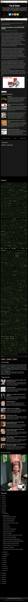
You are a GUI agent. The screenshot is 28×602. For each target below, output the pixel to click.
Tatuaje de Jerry (6, 525)
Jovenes (4, 274)
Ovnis (6, 305)
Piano (23, 311)
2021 (3, 505)
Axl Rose (21, 194)
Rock (1, 323)
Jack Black (19, 270)
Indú (14, 266)
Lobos (4, 283)
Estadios (2, 243)
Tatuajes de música (6, 527)
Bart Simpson (17, 197)
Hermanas (2, 261)
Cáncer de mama (11, 206)
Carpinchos (6, 209)
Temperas (10, 341)
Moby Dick (25, 295)
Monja (8, 297)
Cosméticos (9, 221)
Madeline (21, 285)
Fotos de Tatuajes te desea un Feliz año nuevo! (17, 112)
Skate (12, 329)
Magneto (20, 286)
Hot (22, 264)
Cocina (9, 217)
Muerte (4, 298)
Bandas (22, 196)
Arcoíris (19, 191)
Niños (18, 301)
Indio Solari (9, 266)
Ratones (17, 318)
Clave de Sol (18, 216)
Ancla (21, 188)
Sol (4, 330)
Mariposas (21, 290)
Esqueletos (25, 242)
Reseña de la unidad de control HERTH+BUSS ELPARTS (12, 28)
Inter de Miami (18, 268)
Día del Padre (3, 230)
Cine (9, 216)
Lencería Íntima (14, 279)
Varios (23, 348)
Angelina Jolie (6, 190)
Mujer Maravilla (11, 298)
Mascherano (2, 292)
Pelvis (9, 310)
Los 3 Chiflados (18, 283)
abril (4, 564)
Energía (26, 239)
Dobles (5, 233)
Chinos (2, 215)
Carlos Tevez (2, 209)
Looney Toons (13, 283)
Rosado (23, 323)
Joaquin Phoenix (9, 273)
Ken (26, 274)
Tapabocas (16, 335)
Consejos (13, 220)
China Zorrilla (20, 214)
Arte (18, 192)
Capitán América (10, 208)
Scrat (9, 327)
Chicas (5, 214)
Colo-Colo (4, 219)
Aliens (10, 187)
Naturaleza (5, 300)
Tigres (12, 343)
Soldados (6, 330)
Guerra (26, 256)
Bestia (4, 199)
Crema (2, 222)
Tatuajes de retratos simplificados (13, 408)
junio (4, 560)
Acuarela (4, 185)
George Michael (12, 255)
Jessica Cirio (19, 272)
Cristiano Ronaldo (12, 222)
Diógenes (13, 231)
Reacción (24, 318)
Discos (26, 231)
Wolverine (7, 352)
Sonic (9, 330)
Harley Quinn (21, 259)
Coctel (14, 217)
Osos (25, 304)
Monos (11, 297)
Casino (6, 210)
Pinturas (5, 314)
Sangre (17, 325)
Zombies (13, 354)
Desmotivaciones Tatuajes (5, 228)
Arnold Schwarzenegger (14, 192)
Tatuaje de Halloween (10, 401)
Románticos (18, 323)
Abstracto (18, 184)
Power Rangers (17, 316)
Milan (24, 294)
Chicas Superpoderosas (11, 214)
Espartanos (21, 242)
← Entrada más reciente (5, 138)
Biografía (17, 199)
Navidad (8, 300)
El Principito (3, 238)
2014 (7, 182)
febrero (4, 568)
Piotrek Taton (9, 314)
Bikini (10, 199)
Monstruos (14, 297)
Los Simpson (19, 284)
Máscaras (21, 291)
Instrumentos (22, 267)
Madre (24, 285)
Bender (23, 198)
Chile (17, 214)
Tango (13, 335)
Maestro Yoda (11, 286)
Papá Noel (19, 306)
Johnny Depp (18, 273)
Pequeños (18, 310)
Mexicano (25, 293)
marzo (4, 566)
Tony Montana (7, 344)
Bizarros (20, 199)
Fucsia (4, 253)
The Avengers (11, 342)
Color (14, 219)
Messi (17, 293)
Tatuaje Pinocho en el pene (11, 415)
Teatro (22, 340)
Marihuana (4, 290)
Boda (7, 202)
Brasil (3, 203)
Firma (7, 247)
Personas (7, 311)
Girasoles (21, 255)
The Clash (20, 342)
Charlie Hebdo (25, 211)
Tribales (13, 345)
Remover (12, 321)
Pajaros (25, 305)
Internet (26, 268)
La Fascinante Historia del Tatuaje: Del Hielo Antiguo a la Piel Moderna (15, 423)
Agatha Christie (11, 185)
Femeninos (8, 245)
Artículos (26, 192)
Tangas (11, 335)
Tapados (19, 335)
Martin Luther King (13, 291)
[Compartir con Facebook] (6, 91)
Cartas (16, 209)
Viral (22, 350)
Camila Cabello (24, 205)
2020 (3, 508)
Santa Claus (21, 325)
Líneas (10, 281)
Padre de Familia (21, 305)
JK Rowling (4, 273)
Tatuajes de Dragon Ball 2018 (8, 520)
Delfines (2, 227)
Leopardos (2, 280)
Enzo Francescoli (8, 240)
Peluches (6, 310)
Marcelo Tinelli (18, 288)
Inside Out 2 (13, 267)
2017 (3, 573)
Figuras (26, 245)
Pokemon (20, 315)
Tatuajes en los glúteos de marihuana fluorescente (12, 535)
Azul (26, 194)
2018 (3, 512)
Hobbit (9, 262)
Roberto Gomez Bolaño (20, 322)
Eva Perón (2, 244)
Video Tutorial (15, 349)
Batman (5, 198)
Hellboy (17, 260)
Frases (24, 250)
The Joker (24, 342)
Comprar (2, 220)
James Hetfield (11, 271)
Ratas (12, 318)
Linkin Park (13, 281)
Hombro (7, 264)
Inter (14, 268)
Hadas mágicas (21, 258)
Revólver (21, 321)
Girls (23, 255)
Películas (25, 309)
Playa (9, 315)
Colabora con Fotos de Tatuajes (14, 129)
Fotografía (18, 248)
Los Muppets (7, 284)
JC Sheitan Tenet (3, 272)
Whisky (22, 351)
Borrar (23, 202)
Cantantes (25, 207)
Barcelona (10, 197)
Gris (24, 256)
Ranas (8, 318)
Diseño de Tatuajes (4, 232)
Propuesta (9, 317)
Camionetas (2, 206)
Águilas (17, 185)
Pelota (3, 310)
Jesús (22, 272)
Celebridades (25, 210)
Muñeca (22, 298)
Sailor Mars (11, 324)
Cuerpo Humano (4, 225)
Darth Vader (7, 226)
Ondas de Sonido (18, 304)
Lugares (4, 285)
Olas (8, 304)
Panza (12, 306)
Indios (12, 266)
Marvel (18, 291)
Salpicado (19, 324)
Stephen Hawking (7, 331)
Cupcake (18, 225)
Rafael (4, 318)
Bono (17, 202)
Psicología (13, 317)
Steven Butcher (22, 331)
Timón (15, 343)
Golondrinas (7, 256)
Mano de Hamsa (16, 287)
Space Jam (15, 330)
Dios (16, 231)
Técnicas (25, 340)
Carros (14, 209)
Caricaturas (19, 208)
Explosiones (6, 244)
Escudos (26, 240)
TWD (26, 345)
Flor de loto (12, 247)
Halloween (5, 259)
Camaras (20, 205)
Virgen (24, 350)
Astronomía (11, 193)
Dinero (6, 231)
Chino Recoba (25, 214)
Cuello (17, 224)
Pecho (21, 309)
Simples (2, 329)
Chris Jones (9, 215)
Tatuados (2, 338)
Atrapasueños (17, 193)
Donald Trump (16, 233)
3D (25, 183)
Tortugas (16, 344)
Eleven (9, 239)
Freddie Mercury (3, 251)
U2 (4, 347)
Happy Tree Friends (15, 259)
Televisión (7, 341)
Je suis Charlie (8, 272)
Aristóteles (6, 192)
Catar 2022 (13, 210)
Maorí (24, 287)
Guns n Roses (10, 258)
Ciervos (2, 216)
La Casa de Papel (7, 277)
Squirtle (23, 330)
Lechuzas (2, 279)
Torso (13, 344)
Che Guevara (3, 212)
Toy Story (25, 344)
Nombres (23, 301)
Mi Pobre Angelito (6, 294)
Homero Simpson (16, 264)
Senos (20, 327)
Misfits (18, 295)
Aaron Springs (4, 184)
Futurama (12, 253)
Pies (9, 313)
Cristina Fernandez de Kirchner (20, 222)
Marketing (8, 291)
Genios (5, 255)
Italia (17, 270)
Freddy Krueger (9, 251)
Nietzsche (2, 301)
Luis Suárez (9, 285)
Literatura (21, 281)
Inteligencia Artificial (4, 268)
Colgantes (25, 217)
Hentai (26, 260)
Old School (11, 304)
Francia (13, 250)
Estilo (18, 243)
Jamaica (7, 271)
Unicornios (10, 347)
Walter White (12, 351)
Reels (1, 321)
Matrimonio (15, 292)
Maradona (13, 288)
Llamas (24, 281)
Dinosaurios (10, 231)
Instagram (17, 267)
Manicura (11, 287)
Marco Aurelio (23, 288)
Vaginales (6, 348)
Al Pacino (23, 185)
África (7, 185)
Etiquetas (9, 359)
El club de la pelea (13, 236)
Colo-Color (7, 219)
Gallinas (26, 253)
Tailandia (5, 335)
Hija (13, 261)
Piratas (12, 314)
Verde (11, 349)
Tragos (2, 345)
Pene (12, 310)
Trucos (19, 345)
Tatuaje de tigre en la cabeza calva (9, 529)
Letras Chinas (9, 280)
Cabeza (2, 205)
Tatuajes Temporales (10, 340)
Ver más (20, 101)
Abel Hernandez (13, 184)
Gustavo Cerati (15, 258)
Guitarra (6, 258)
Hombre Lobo (3, 264)
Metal (20, 293)
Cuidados (11, 225)
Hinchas (17, 261)
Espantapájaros (13, 242)
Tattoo (3, 337)
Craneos (21, 221)
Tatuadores (24, 337)
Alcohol (9, 186)
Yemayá (2, 354)
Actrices (2, 185)
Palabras (2, 306)
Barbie (4, 197)
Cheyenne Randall (16, 212)
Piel (26, 311)
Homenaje (11, 264)
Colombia (11, 219)
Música (2, 299)
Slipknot (21, 329)
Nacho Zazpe (8, 299)
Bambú (19, 196)
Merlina (14, 293)
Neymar (21, 300)
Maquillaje (2, 288)
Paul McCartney (3, 309)
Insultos (26, 267)
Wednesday (16, 351)
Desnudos (12, 228)
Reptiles (15, 321)
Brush (26, 203)
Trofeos (16, 345)
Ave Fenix (12, 194)
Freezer (17, 251)
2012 (3, 583)
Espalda (9, 242)
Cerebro (10, 211)
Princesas (6, 317)
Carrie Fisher (10, 209)
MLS (23, 295)
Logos (8, 283)
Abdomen (9, 184)
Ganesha (9, 254)
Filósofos (4, 247)
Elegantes (6, 239)
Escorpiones (23, 240)
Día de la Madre (19, 228)
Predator (21, 316)
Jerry (16, 272)
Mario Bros (17, 290)
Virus (26, 350)
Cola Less (21, 217)
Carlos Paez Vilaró (24, 208)
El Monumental (17, 237)
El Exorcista (22, 236)
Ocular (26, 303)
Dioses (20, 231)
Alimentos (13, 187)
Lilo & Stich (4, 281)
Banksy (2, 197)
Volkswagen (2, 351)
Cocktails (12, 217)
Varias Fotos (19, 348)
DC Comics (15, 226)
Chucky (12, 215)
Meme (12, 293)
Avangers (8, 194)
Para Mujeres (7, 307)
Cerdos (8, 211)
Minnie (15, 295)
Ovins (4, 305)
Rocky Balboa (5, 323)
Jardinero (19, 271)
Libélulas (17, 280)
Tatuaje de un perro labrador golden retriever (11, 539)
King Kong (8, 275)
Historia (2, 262)
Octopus (23, 303)
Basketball (25, 197)
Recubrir (21, 320)
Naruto (2, 300)
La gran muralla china (19, 277)
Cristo (26, 222)
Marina (14, 290)
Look (10, 283)
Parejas (15, 307)
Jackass (5, 271)
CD (21, 210)
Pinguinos (20, 313)
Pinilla (23, 313)
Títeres (26, 343)
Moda (2, 297)
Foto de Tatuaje (10, 248)
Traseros (7, 345)
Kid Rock (5, 275)
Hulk (9, 265)
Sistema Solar (8, 329)
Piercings (2, 313)
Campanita (6, 206)
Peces (19, 309)
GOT (12, 256)
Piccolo (25, 311)
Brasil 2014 (6, 203)
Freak (26, 250)
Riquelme (13, 322)
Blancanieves (6, 200)
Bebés (8, 198)
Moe (6, 297)
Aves (15, 194)
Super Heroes (17, 334)
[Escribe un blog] (3, 91)
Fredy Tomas (14, 251)
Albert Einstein (5, 186)
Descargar (25, 227)
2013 (5, 182)
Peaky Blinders (15, 309)
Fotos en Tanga (9, 250)
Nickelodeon (25, 300)
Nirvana (20, 301)
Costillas (12, 221)
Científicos (25, 215)
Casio (7, 210)
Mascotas (6, 292)
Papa (14, 306)
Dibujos (22, 230)
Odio (4, 304)
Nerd (11, 300)
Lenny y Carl (20, 279)
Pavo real (7, 309)
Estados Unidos (6, 243)
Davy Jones (11, 226)
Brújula (24, 203)
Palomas (5, 306)
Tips (22, 343)
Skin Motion (15, 329)
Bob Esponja (25, 200)
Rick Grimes (24, 321)
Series (4, 328)
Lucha (2, 285)
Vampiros (15, 348)
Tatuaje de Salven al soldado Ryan (9, 537)
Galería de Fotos (21, 253)
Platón (7, 315)
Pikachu (11, 313)
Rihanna (4, 322)
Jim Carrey (25, 272)
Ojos (6, 304)
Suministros (5, 334)
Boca (6, 202)
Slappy (19, 329)
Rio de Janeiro (9, 322)
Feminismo (14, 245)
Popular (3, 359)
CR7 (18, 221)
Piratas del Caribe (17, 314)
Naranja (26, 299)
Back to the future (4, 196)
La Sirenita (8, 278)
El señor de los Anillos (14, 238)
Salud (22, 324)
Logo (5, 283)
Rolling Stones (11, 323)
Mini (10, 295)
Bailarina (8, 196)
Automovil (2, 194)
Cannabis (21, 206)
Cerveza (16, 211)
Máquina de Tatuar (8, 288)
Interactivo (22, 268)
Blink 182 (21, 200)
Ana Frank (6, 188)
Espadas (5, 242)
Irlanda (6, 270)
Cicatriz (15, 215)
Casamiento (2, 210)
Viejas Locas (5, 350)
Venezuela (2, 349)
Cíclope (17, 215)
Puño (24, 317)
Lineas (7, 281)
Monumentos (19, 297)
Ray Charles (21, 318)
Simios (26, 328)
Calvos (17, 205)
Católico (19, 210)
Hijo (15, 261)
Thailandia (7, 342)
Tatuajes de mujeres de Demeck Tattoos (10, 523)
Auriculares (22, 193)
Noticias (2, 303)
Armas (9, 192)
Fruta (26, 251)
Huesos (24, 264)
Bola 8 (10, 202)
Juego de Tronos (10, 274)
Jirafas (2, 273)
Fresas (20, 251)
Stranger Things (6, 333)
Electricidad (25, 238)
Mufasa (7, 298)
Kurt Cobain (22, 275)
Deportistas (21, 227)
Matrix (19, 292)
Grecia (20, 256)
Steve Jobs (15, 331)
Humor (12, 265)
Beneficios (25, 198)
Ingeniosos (21, 266)
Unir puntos (14, 347)
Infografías (17, 266)
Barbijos (7, 197)
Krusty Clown (18, 275)
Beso (2, 199)
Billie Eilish (14, 199)
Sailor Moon (15, 324)
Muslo (5, 299)
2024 (3, 499)
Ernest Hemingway (18, 240)
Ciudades (14, 216)
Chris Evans (5, 215)
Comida (26, 219)
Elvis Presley (13, 239)
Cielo (19, 215)
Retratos (17, 321)
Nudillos (12, 303)
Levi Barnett (14, 280)
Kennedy (2, 275)
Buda (1, 204)
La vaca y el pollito (13, 278)
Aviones (17, 194)
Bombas (12, 202)
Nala (15, 299)
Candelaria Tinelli (17, 206)
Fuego (6, 253)
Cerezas (13, 211)
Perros (26, 310)
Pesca (12, 311)
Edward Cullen (25, 234)
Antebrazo (21, 190)
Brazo (9, 203)
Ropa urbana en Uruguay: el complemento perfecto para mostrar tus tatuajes (16, 445)
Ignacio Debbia (16, 265)
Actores (26, 184)
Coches (7, 217)
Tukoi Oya (21, 345)
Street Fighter (11, 333)
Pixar (26, 314)
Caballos (23, 204)
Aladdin (26, 185)
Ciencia (22, 215)
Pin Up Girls (15, 313)
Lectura (5, 279)
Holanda (12, 262)
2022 (3, 503)
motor (6, 73)
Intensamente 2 (10, 268)
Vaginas (9, 348)
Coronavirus (5, 221)
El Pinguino (22, 237)
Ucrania (7, 347)
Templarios (14, 341)
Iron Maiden (9, 270)
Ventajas (8, 349)
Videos (24, 349)
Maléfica (23, 286)
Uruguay (24, 347)
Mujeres (15, 298)
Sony (13, 330)
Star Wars (2, 331)
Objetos (21, 303)
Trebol (10, 345)
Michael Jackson (12, 294)
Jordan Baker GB (23, 273)
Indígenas (5, 266)
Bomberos (15, 202)
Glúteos (2, 256)
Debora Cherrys (22, 226)
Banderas (25, 196)
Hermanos (5, 261)
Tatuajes (12, 338)
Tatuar (16, 340)
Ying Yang (4, 354)
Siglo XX (13, 328)
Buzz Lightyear (18, 204)
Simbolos (23, 328)
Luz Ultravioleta (16, 285)
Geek (26, 254)
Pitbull (24, 314)
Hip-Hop (23, 261)
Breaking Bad (14, 203)
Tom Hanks (2, 344)
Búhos (8, 204)
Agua (14, 185)
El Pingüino (25, 237)
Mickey (22, 294)
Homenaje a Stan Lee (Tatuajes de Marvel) (11, 543)
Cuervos (8, 225)
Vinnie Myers (15, 350)
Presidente (25, 316)
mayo (4, 562)
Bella (17, 198)
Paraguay (12, 307)
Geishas (2, 255)
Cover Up (16, 221)
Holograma (19, 262)
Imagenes (25, 265)
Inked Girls (5, 267)
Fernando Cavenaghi (21, 245)
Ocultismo (2, 304)
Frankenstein (20, 250)
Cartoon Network (24, 209)
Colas (23, 217)
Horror (20, 264)
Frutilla (2, 253)
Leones (26, 279)
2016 (11, 182)
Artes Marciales (22, 192)
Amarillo (19, 187)
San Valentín (13, 325)
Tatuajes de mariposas (10, 387)
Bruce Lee (20, 203)
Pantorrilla (9, 306)
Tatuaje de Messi (6, 452)
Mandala (4, 287)
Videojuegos (20, 349)
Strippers (16, 333)
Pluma (18, 315)
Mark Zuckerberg (3, 291)
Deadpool (18, 226)
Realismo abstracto (6, 320)
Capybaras (14, 208)
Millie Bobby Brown (6, 295)
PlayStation (14, 315)
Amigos (22, 187)
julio (4, 558)
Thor (6, 343)
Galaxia (15, 253)
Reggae (3, 321)
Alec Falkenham (13, 186)
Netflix (18, 300)
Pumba (20, 317)
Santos (24, 325)
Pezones (20, 311)
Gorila (10, 256)
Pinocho (26, 313)
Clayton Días (22, 216)
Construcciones (17, 220)
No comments (14, 30)
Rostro (4, 324)
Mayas (26, 292)
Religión (6, 321)
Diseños (10, 232)
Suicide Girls (22, 333)
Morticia (25, 297)
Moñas (22, 297)
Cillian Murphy (5, 216)
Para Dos (23, 306)
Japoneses (16, 271)
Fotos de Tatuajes (14, 5)
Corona (2, 221)
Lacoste (20, 278)
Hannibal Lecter (9, 259)
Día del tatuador (8, 230)
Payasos (11, 309)
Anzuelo (9, 191)
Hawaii (2, 260)
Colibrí (2, 219)
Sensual (23, 327)
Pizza (1, 315)
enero (4, 570)
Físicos (9, 247)
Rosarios (26, 323)
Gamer (7, 254)
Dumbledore (11, 234)
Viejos (8, 350)
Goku (4, 256)
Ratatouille (14, 318)
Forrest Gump (25, 247)
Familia (18, 244)
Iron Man (13, 270)
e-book (16, 234)
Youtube (7, 354)
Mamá (26, 286)
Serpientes (8, 328)
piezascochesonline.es (13, 58)
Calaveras (10, 205)
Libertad (21, 280)
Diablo (15, 230)
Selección (12, 327)
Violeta (20, 350)
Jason (25, 271)
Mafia (18, 286)
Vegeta (26, 348)
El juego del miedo (12, 237)
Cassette (10, 210)
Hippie (26, 261)
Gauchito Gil (23, 254)
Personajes (3, 311)
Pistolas (22, 314)
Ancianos (18, 188)
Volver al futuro (7, 351)
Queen (26, 317)
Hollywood (15, 262)
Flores (16, 247)
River (16, 322)
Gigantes (17, 255)
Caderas (5, 205)
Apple (11, 191)
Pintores (2, 314)
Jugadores (15, 274)
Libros (24, 280)
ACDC (23, 184)
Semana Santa (16, 327)
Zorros (16, 354)
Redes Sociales (25, 320)
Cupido (20, 225)
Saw (4, 327)
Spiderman (19, 330)
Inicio (3, 23)
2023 (3, 501)
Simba (20, 328)
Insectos (9, 267)
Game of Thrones (3, 254)
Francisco (15, 250)
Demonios (12, 227)
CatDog (16, 210)
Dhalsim (15, 228)
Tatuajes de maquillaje (7, 533)
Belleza (20, 198)
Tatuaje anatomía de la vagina (8, 518)
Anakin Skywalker (11, 188)
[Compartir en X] (4, 91)
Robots (26, 322)
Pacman (14, 305)
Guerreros (2, 258)
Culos (15, 225)
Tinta (17, 343)
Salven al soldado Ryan (4, 325)
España (17, 242)
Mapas (26, 287)
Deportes (16, 227)
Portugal (9, 316)
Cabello (26, 204)
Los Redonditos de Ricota (13, 284)
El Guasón (7, 237)
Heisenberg (13, 260)
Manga (8, 287)
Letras (6, 280)
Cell (4, 211)
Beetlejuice (15, 198)
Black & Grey (25, 199)
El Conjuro (18, 236)
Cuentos (20, 223)
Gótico (14, 256)
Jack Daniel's (24, 270)
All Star (16, 187)
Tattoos (16, 337)
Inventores (3, 270)
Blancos (18, 200)
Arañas (14, 191)
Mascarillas (25, 291)
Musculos (26, 298)
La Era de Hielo (12, 277)
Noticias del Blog (8, 23)
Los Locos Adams (23, 283)
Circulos (11, 216)
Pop (4, 316)
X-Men (26, 352)
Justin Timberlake (19, 274)
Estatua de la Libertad (13, 243)
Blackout (2, 200)
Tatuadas (20, 336)
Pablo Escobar (10, 305)
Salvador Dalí (25, 324)
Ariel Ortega (2, 192)
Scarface (6, 327)
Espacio (2, 242)
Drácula (23, 233)
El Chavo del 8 (7, 236)
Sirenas (5, 329)
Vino (17, 350)
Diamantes (18, 230)
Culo (14, 225)
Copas (21, 220)
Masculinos (11, 292)
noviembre (5, 515)
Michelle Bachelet (18, 294)
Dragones (4, 234)
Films (2, 247)
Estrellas (21, 243)
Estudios (24, 243)
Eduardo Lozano (20, 234)
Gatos (17, 254)
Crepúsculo (4, 222)
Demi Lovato (7, 227)
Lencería (10, 279)
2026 (3, 495)
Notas (26, 301)
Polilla (23, 315)
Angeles (2, 190)
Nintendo (15, 301)
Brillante (17, 203)
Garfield (14, 254)
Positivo (13, 316)
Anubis (7, 191)
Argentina (25, 191)
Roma (15, 323)
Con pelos (6, 220)
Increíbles (2, 266)
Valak (12, 348)
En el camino (21, 239)
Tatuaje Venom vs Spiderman (8, 547)
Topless (11, 344)
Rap (10, 318)
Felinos (5, 245)
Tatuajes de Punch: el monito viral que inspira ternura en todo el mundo (15, 430)
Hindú (20, 261)
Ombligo (15, 304)
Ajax (21, 185)
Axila (19, 194)
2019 (3, 510)
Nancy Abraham (21, 299)
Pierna (6, 313)
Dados (3, 226)
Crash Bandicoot (24, 221)
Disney (14, 232)
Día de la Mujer (24, 228)
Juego (7, 274)
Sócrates (24, 329)
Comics (22, 219)
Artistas (2, 193)
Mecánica (2, 293)
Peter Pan (14, 311)
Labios (18, 278)
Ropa (21, 323)
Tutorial (24, 345)
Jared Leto (22, 271)
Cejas (22, 210)
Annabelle (17, 190)
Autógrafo (25, 193)
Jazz (26, 271)
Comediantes (19, 219)
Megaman (8, 293)
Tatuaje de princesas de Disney (9, 531)
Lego (8, 279)
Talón (8, 335)
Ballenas (14, 196)
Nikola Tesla (11, 301)
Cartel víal (19, 209)
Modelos (4, 297)
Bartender (21, 197)
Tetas (2, 342)
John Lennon (14, 273)
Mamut (2, 287)
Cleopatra (25, 216)
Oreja (23, 304)
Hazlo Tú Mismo (6, 260)
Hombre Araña (24, 262)
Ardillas (22, 191)
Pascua (22, 307)
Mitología (20, 295)
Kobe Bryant (13, 275)
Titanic (24, 343)
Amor (25, 187)
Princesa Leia (3, 317)
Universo (18, 347)
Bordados (20, 202)
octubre (4, 552)
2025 (3, 497)
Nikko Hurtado (6, 301)
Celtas (6, 211)
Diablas (12, 230)
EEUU (2, 236)
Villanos (10, 350)
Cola (18, 217)
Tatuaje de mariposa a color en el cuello (10, 545)
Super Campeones (11, 334)
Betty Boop (7, 199)
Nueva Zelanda (16, 303)
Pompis (2, 316)
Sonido (11, 330)
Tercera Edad (19, 341)
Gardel (12, 254)
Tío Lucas (19, 343)
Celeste (2, 211)
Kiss (10, 275)
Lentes (23, 279)
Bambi (17, 196)
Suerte (19, 333)
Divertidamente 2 (18, 232)
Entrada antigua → (23, 138)
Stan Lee (25, 330)
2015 (9, 182)
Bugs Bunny (5, 204)
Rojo (8, 323)
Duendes (7, 234)
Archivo (14, 359)
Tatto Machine (24, 335)
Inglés (2, 267)
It (15, 270)
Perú (10, 311)
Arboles (16, 191)
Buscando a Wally (13, 204)
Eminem (17, 239)
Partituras (19, 307)
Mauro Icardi (23, 292)
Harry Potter (25, 259)
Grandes (17, 256)
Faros (23, 244)
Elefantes (2, 239)
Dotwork (20, 233)
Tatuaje (6, 338)
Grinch (22, 256)
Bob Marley (3, 202)
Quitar (2, 318)
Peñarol (14, 310)
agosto (4, 556)
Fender (17, 245)
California (13, 205)
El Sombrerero (21, 238)
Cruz (7, 223)
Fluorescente (20, 247)
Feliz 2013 (9, 96)
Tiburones (9, 343)
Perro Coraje (22, 310)
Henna (23, 260)
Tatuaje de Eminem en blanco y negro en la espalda (13, 549)
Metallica (22, 293)
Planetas (4, 315)
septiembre (5, 554)
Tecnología (3, 341)
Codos (16, 217)
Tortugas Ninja (21, 344)
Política (26, 315)
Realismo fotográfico (13, 320)
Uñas (21, 347)
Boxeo (25, 202)
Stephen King (12, 331)
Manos (21, 287)
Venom (5, 349)
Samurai (9, 325)
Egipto (4, 236)
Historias (5, 262)
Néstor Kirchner (14, 300)
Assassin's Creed (6, 193)
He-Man (10, 260)
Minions (12, 295)
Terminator (23, 341)
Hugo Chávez (6, 265)
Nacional (12, 299)
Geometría (8, 255)
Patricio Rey (25, 307)
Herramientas (10, 261)
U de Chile (2, 347)
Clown (2, 217)
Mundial (19, 298)
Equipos (13, 240)
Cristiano (8, 222)
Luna (13, 285)
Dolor (8, 233)
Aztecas (24, 194)
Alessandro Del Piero (19, 186)
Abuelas (21, 184)
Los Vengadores (25, 284)
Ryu (8, 324)
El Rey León (8, 238)
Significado (17, 328)
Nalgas (17, 299)
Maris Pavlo (25, 290)
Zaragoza (10, 354)
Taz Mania (19, 340)
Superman (22, 334)
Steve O (19, 331)
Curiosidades (23, 225)
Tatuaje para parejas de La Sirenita (9, 516)
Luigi (6, 285)
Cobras (4, 217)
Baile (11, 196)
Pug (15, 317)
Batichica (2, 198)
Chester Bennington (9, 212)
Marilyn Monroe (9, 290)
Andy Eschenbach (24, 188)
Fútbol (9, 253)
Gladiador (25, 255)
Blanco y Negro (12, 200)
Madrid (8, 286)
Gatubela (19, 254)
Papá (16, 306)
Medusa (5, 293)
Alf (22, 186)
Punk (22, 317)
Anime (14, 190)
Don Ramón (12, 233)
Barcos (14, 197)
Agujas (19, 185)
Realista (18, 320)
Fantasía (20, 244)
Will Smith (25, 351)
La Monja (24, 277)
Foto (2, 248)
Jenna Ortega (13, 272)
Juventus (24, 274)
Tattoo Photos (9, 337)
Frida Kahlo (23, 251)
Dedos (26, 226)
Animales (10, 190)
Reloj (9, 321)
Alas (1, 186)
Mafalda (15, 286)
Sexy (11, 328)
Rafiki (6, 318)
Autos (6, 194)
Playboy (11, 315)
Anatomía (15, 188)
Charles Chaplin (20, 211)
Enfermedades (3, 240)
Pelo (1, 310)
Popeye (6, 316)
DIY (22, 232)
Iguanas (21, 265)
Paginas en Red (9, 600)
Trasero (4, 345)
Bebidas (11, 198)
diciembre (5, 513)
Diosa (18, 231)
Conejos (9, 220)
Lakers (26, 278)
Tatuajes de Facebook (19, 338)
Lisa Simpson (17, 281)
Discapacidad (23, 231)
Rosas (2, 324)
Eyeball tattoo (10, 244)
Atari (14, 193)
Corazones (25, 220)
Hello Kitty (20, 260)
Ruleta (7, 324)
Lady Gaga (23, 278)
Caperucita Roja (3, 208)
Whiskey (19, 351)
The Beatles (16, 342)
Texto (4, 342)
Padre (17, 305)
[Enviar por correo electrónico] (2, 91)
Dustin (14, 234)
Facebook (14, 244)
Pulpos (17, 317)
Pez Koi (17, 311)
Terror (26, 341)
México (2, 294)
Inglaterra (25, 266)
